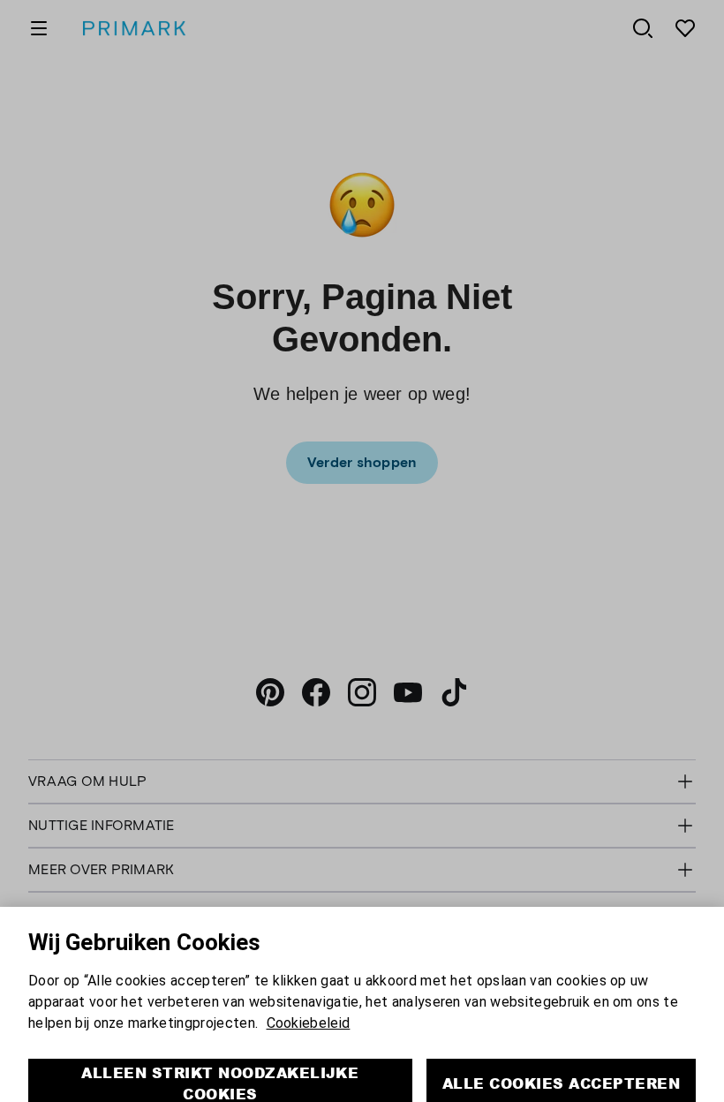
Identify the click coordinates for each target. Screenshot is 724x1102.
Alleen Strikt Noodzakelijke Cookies (219, 1059)
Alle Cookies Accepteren (561, 1059)
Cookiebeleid (309, 999)
